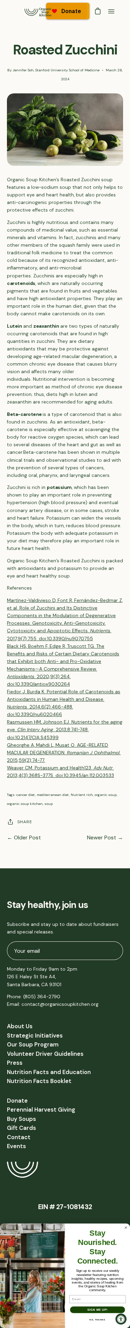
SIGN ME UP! (97, 1309)
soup (48, 803)
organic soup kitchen (25, 803)
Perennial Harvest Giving (41, 1109)
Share (24, 822)
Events (16, 1146)
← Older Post (24, 837)
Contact (19, 1137)
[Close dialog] (125, 1227)
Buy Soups (21, 1119)
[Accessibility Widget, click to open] (121, 1319)
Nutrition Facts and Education (49, 1072)
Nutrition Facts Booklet (39, 1081)
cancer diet (25, 795)
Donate (17, 1100)
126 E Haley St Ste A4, (31, 977)
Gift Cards (21, 1128)
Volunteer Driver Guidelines (45, 1054)
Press (15, 1062)
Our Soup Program (33, 1044)
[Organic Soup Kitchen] (38, 11)
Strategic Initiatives (35, 1035)
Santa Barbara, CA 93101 (34, 985)
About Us (20, 1026)
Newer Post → (105, 837)
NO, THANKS (97, 1320)
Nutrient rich (82, 795)
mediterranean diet (53, 795)
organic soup (105, 795)
